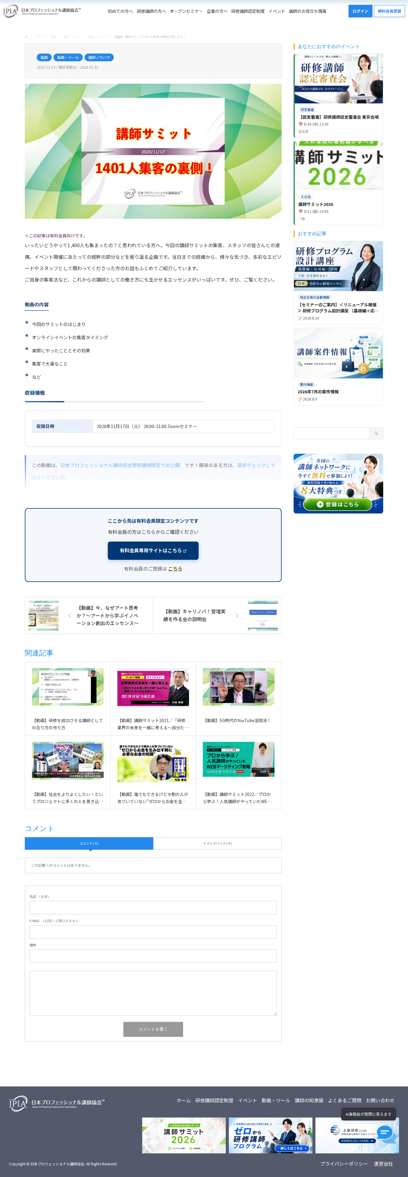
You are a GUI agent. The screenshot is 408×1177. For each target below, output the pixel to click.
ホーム (184, 1100)
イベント (277, 11)
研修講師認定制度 (248, 11)
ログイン (360, 11)
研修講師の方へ (151, 11)
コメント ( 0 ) (89, 843)
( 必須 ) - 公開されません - (55, 920)
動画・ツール (68, 57)
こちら (175, 568)
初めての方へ (120, 11)
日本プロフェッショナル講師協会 (57, 1163)
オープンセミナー (186, 11)
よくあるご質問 (344, 1100)
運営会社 (383, 1163)
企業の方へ (217, 11)
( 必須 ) (39, 896)
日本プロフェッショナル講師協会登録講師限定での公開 (120, 465)
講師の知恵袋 (309, 1100)
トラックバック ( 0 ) (217, 843)
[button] (386, 1134)
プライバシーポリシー (344, 1163)
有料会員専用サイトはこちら (151, 550)
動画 (44, 57)
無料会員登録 (389, 11)
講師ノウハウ (99, 57)
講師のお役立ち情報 (307, 11)
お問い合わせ (380, 1100)
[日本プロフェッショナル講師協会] (42, 11)
